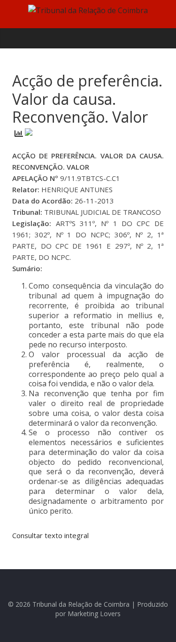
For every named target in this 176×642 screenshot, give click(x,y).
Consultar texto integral (50, 535)
